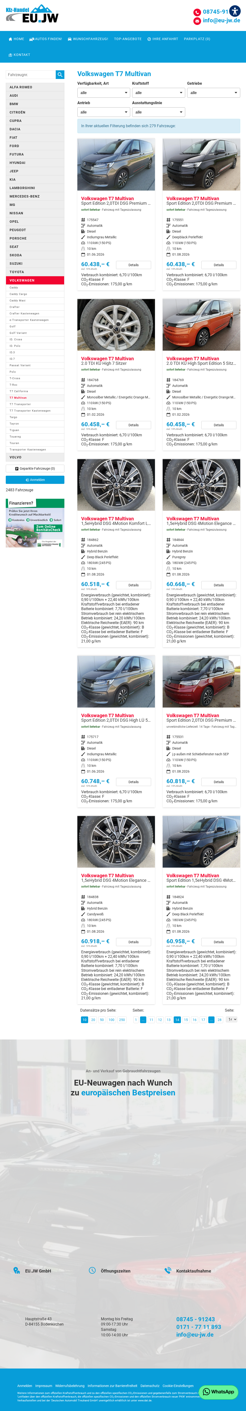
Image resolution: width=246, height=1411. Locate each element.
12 (160, 1020)
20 (93, 1020)
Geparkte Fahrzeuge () (37, 468)
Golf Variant (18, 333)
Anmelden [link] (37, 480)
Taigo (13, 417)
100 (111, 1020)
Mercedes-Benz (25, 196)
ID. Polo (15, 346)
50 (102, 1020)
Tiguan (14, 430)
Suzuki (16, 263)
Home (19, 39)
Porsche (18, 238)
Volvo (16, 457)
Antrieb (83, 103)
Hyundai (17, 163)
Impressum (43, 1386)
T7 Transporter (20, 404)
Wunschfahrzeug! (90, 39)
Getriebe (194, 83)
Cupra (16, 121)
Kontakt (22, 55)
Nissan (16, 213)
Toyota (17, 272)
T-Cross (15, 378)
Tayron (14, 423)
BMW (14, 104)
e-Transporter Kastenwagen (29, 320)
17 (203, 1020)
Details (134, 265)
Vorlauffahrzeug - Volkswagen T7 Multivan (201, 731)
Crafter (15, 307)
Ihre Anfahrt (165, 39)
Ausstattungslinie (147, 103)
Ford (14, 146)
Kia (13, 179)
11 (151, 1020)
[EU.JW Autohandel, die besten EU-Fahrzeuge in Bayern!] (32, 15)
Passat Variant (20, 365)
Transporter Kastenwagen (28, 449)
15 (186, 1020)
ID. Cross (16, 339)
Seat (14, 247)
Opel (14, 221)
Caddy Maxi (18, 300)
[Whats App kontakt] (218, 1392)
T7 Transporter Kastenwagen (30, 410)
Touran (14, 443)
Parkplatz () (197, 39)
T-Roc (14, 384)
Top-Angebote (128, 39)
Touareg (15, 436)
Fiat (14, 137)
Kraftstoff (140, 83)
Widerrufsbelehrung (70, 1386)
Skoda (16, 255)
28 (219, 1020)
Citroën (17, 112)
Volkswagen (22, 280)
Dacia (15, 129)
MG (12, 205)
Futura (17, 154)
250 (122, 1020)
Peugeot (18, 230)
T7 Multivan (18, 397)
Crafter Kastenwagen (24, 313)
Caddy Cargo (18, 294)
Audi (14, 95)
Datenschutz (150, 1386)
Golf (13, 326)
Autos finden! (48, 39)
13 (169, 1020)
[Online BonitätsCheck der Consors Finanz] (35, 523)
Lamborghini (22, 188)
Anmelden (24, 1386)
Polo (13, 371)
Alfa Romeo (21, 87)
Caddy (14, 287)
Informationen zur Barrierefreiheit (112, 1386)
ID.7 (12, 358)
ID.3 (12, 352)
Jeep (14, 171)
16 (195, 1020)
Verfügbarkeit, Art (93, 83)
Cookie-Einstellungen (178, 1386)
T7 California (19, 391)
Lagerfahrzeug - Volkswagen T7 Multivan (116, 214)
